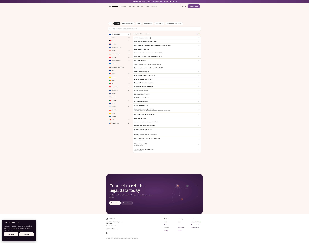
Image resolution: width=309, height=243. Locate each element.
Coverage (132, 6)
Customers (140, 6)
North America (148, 23)
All (110, 23)
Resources (154, 6)
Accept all (11, 234)
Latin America (159, 23)
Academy (166, 225)
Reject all (26, 234)
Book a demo (194, 6)
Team (179, 225)
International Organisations (174, 23)
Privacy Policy (195, 227)
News (179, 222)
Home (165, 222)
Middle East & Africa (127, 23)
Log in (184, 6)
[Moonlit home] (113, 6)
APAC (138, 23)
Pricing (147, 6)
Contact (180, 230)
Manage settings (8, 238)
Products (123, 6)
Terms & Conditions (196, 225)
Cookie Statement (195, 222)
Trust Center (181, 227)
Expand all (198, 34)
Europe (117, 23)
